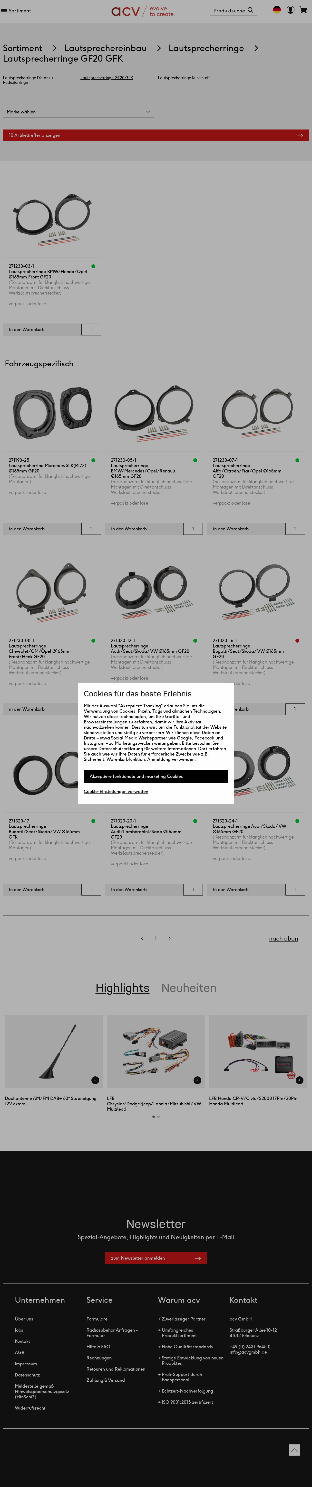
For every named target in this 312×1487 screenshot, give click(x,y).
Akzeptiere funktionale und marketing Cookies (136, 776)
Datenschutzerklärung (120, 748)
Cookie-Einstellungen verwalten (116, 791)
